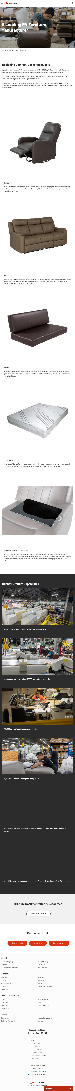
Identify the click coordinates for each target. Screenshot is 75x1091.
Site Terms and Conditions (37, 1041)
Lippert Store (42, 962)
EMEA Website (42, 968)
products (11, 50)
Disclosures (37, 1046)
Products (40, 983)
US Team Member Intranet (9, 968)
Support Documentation (45, 1018)
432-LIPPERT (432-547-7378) (37, 1074)
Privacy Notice (37, 1043)
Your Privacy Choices (37, 1058)
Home (4, 50)
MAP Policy (5, 1005)
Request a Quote (43, 999)
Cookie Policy (37, 1049)
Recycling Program (37, 1052)
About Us (4, 978)
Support (4, 1018)
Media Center (5, 1008)
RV (17, 50)
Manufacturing (6, 983)
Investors (4, 965)
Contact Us (4, 999)
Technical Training (7, 1021)
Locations (41, 978)
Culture (3, 980)
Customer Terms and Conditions (38, 1055)
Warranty (40, 1021)
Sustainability (42, 980)
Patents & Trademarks (45, 986)
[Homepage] (11, 3)
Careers (40, 965)
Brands (3, 986)
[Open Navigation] (2, 3)
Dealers (40, 1002)
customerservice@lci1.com (37, 1071)
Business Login (6, 962)
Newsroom (4, 989)
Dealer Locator (42, 1005)
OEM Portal (5, 1002)
